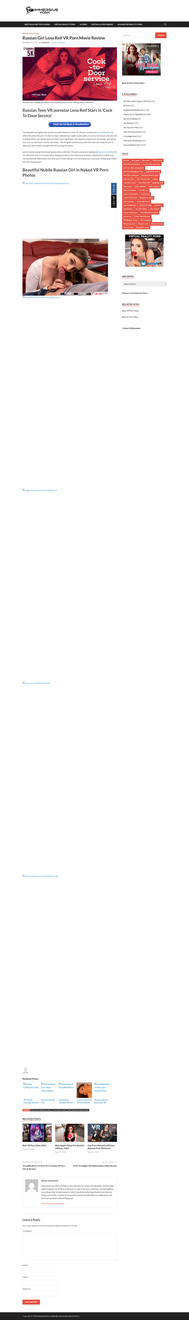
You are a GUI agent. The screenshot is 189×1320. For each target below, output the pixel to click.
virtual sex (127, 216)
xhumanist (45, 42)
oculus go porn (59, 1110)
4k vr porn (135, 160)
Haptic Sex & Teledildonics (134, 114)
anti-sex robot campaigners (133, 168)
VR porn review (157, 224)
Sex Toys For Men (131, 127)
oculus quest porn (143, 201)
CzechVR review (129, 183)
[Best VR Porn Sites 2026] (37, 1133)
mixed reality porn (130, 198)
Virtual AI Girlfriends (102, 24)
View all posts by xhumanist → (53, 1203)
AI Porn (83, 24)
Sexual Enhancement (132, 132)
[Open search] (165, 24)
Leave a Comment (58, 42)
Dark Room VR (144, 183)
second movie (105, 152)
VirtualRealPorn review (78, 1110)
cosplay (155, 179)
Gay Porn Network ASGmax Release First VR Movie (101, 1147)
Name (25, 1265)
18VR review (157, 160)
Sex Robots (128, 123)
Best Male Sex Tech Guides (37, 24)
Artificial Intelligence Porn (133, 172)
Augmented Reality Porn (129, 24)
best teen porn (128, 179)
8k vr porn (146, 160)
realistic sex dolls (145, 205)
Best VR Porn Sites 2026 (34, 1145)
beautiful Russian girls (41, 1110)
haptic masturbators (130, 194)
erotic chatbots (140, 186)
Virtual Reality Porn (64, 24)
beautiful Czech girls (131, 175)
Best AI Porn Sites (130, 317)
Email (26, 1277)
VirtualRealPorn (104, 132)
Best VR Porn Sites (130, 310)
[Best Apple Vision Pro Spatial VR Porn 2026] (69, 1133)
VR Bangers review (130, 220)
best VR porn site (143, 179)
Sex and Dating (130, 118)
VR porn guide (145, 220)
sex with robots (141, 209)
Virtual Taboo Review (142, 216)
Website (26, 1289)
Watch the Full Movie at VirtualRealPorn (71, 124)
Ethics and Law (154, 186)
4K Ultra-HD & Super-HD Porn (137, 101)
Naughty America (146, 198)
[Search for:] (144, 35)
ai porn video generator (151, 164)
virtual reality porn (130, 213)
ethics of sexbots (129, 190)
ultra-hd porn (154, 209)
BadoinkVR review (153, 172)
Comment (28, 1231)
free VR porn (143, 190)
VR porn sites (128, 227)
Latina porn (145, 194)
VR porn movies (129, 224)
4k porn (126, 160)
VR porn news (143, 224)
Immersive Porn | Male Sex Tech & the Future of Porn (58, 1316)
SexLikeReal (128, 209)
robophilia (158, 205)
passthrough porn (129, 205)
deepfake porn (157, 183)
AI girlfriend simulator (131, 164)
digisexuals (127, 186)
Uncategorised (129, 136)
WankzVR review (142, 227)
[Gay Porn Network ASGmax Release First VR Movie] (102, 1133)
